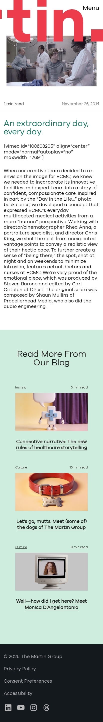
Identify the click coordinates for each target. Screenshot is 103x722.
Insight (20, 387)
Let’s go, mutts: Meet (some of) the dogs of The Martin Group (51, 524)
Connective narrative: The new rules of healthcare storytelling (51, 445)
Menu (91, 8)
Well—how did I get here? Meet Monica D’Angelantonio (51, 604)
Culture (21, 467)
